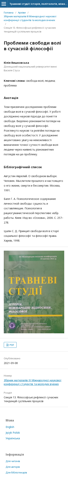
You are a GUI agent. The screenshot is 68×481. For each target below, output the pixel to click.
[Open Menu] (4, 4)
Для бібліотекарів (16, 472)
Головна (8, 12)
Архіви (22, 12)
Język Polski (13, 432)
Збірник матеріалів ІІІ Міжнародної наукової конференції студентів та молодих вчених (30, 18)
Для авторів (13, 466)
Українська (13, 438)
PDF (11, 345)
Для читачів (13, 461)
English (10, 427)
